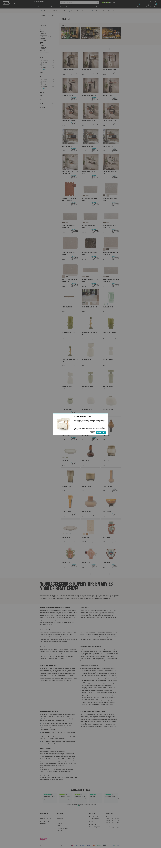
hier (77, 429)
